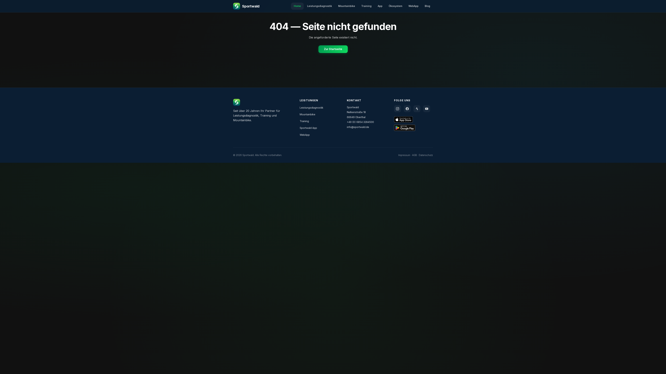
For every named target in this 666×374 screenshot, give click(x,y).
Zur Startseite (333, 49)
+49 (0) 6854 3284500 (360, 122)
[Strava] (416, 108)
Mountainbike (346, 6)
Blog (427, 6)
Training (366, 6)
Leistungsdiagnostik (319, 6)
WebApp (413, 6)
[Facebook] (407, 108)
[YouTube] (426, 108)
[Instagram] (397, 108)
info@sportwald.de (358, 127)
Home (297, 6)
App (380, 6)
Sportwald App (308, 127)
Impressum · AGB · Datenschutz (415, 155)
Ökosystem (395, 6)
